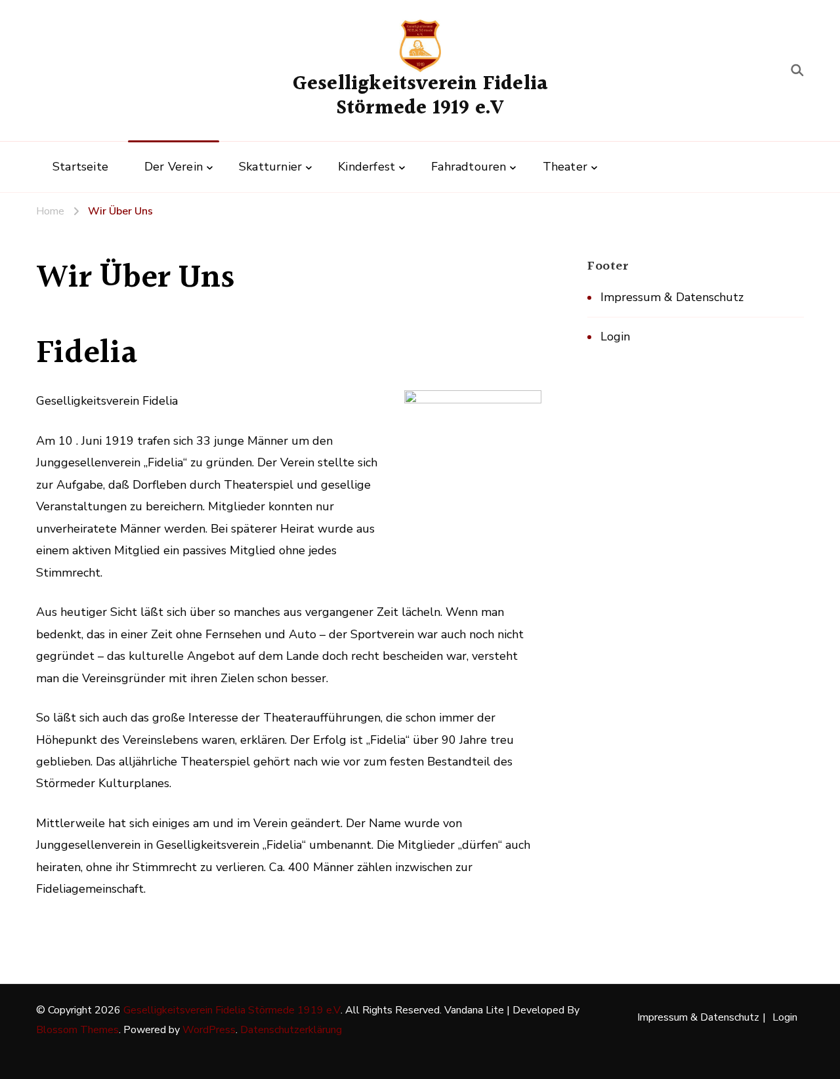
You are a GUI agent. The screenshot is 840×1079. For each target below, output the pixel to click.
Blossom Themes (77, 1030)
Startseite (80, 166)
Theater (565, 166)
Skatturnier (270, 166)
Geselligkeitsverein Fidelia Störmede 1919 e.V (420, 96)
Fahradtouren (468, 166)
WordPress (209, 1030)
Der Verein (173, 166)
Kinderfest (366, 166)
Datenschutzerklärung (291, 1030)
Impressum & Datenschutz (672, 297)
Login (615, 336)
